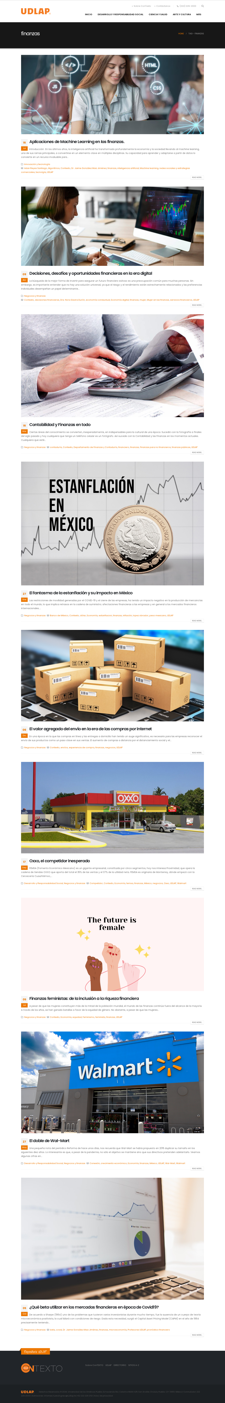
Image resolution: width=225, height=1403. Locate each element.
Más (198, 14)
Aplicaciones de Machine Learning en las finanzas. (76, 142)
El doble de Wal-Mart (49, 1141)
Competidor (96, 883)
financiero (123, 447)
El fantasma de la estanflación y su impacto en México (80, 593)
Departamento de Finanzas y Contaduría (95, 447)
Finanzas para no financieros (155, 447)
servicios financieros (181, 299)
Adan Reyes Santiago (35, 168)
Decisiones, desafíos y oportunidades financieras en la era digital (90, 273)
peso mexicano (157, 615)
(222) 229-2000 (188, 6)
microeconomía (118, 1329)
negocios (110, 747)
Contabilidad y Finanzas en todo (59, 425)
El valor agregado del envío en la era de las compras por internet (90, 729)
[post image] (112, 94)
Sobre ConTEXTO (94, 1365)
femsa (129, 883)
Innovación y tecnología (37, 164)
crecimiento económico (114, 1163)
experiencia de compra (81, 747)
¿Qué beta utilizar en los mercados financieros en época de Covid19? (94, 1307)
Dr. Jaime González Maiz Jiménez (89, 168)
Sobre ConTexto (142, 6)
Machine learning (149, 168)
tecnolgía (41, 172)
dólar (83, 615)
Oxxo (166, 883)
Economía (92, 615)
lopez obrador (140, 615)
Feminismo (88, 1017)
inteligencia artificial (128, 168)
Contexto (65, 168)
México (148, 883)
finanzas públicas (181, 447)
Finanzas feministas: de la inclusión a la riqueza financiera (84, 998)
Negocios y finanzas (35, 296)
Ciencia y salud (158, 14)
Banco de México (59, 615)
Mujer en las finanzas (158, 299)
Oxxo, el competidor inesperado (59, 861)
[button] (202, 6)
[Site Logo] (36, 11)
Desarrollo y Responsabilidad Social (120, 14)
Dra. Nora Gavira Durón (72, 299)
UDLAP (50, 172)
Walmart (181, 883)
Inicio (88, 14)
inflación (127, 615)
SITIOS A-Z (133, 1365)
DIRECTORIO (120, 1365)
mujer (143, 299)
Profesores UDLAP (137, 1329)
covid (59, 1329)
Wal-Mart (170, 1163)
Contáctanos (163, 6)
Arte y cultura (182, 14)
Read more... (197, 177)
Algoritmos (54, 168)
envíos (64, 747)
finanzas (112, 168)
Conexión (95, 1163)
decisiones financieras (47, 299)
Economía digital (120, 299)
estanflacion (105, 615)
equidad (77, 1017)
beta (52, 1329)
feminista (100, 1017)
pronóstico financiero (158, 1329)
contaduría (56, 447)
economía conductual (98, 299)
